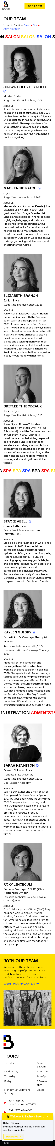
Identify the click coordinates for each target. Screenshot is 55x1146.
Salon (27, 25)
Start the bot (12, 1136)
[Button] (5, 91)
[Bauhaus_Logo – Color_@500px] (6, 5)
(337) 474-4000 (24, 1110)
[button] (51, 4)
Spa (35, 25)
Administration (12, 28)
